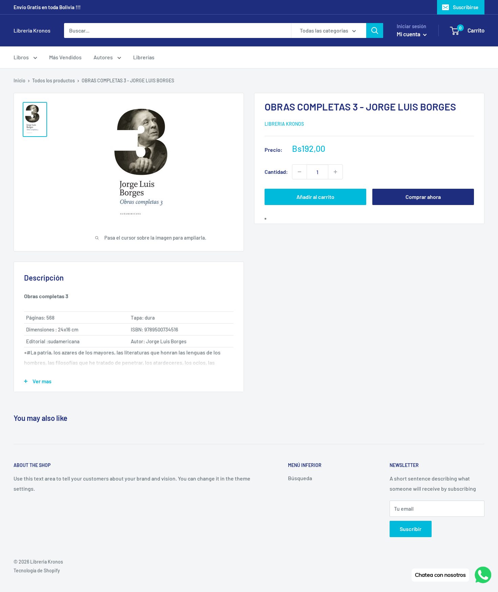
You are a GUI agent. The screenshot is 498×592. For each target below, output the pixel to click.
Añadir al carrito (315, 196)
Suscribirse (465, 7)
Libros (22, 57)
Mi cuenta (409, 33)
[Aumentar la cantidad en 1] (335, 172)
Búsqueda (300, 478)
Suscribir (410, 529)
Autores (104, 57)
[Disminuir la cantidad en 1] (299, 172)
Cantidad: (276, 171)
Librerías (143, 57)
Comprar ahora (423, 196)
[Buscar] (374, 30)
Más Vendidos (65, 57)
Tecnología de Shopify (37, 570)
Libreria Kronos (284, 123)
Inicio (19, 80)
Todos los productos (53, 80)
